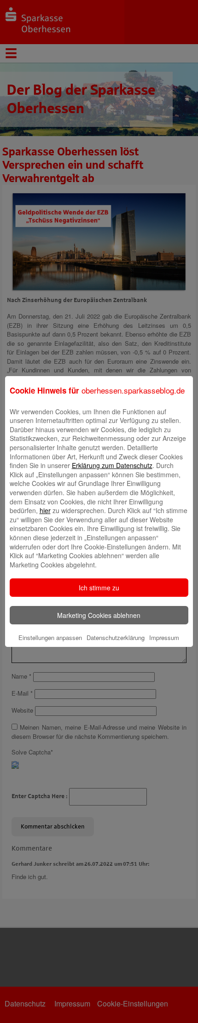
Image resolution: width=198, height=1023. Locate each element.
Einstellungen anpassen (50, 637)
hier (45, 510)
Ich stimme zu (99, 587)
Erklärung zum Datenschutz (112, 465)
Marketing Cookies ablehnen (98, 615)
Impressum (164, 637)
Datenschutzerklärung (116, 637)
